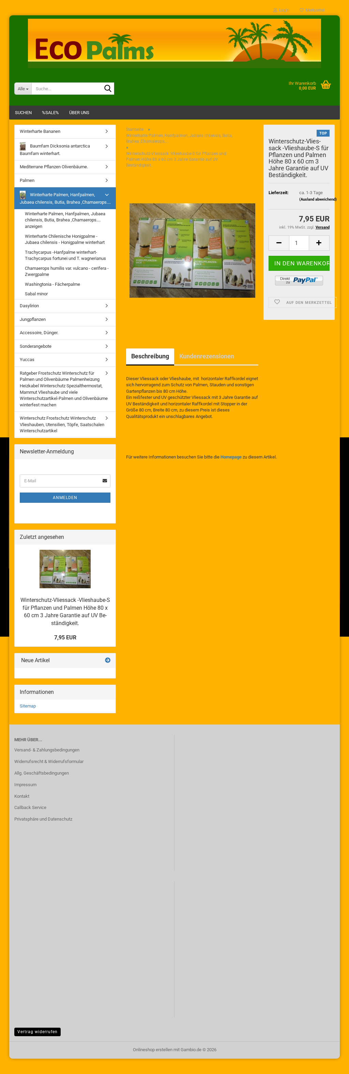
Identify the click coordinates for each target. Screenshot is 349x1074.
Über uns (79, 112)
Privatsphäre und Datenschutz (43, 819)
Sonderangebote (35, 346)
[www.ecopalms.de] (174, 43)
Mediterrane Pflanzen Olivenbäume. (54, 166)
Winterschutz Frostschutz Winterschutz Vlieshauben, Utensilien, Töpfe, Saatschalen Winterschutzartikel (62, 424)
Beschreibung (150, 356)
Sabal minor (36, 293)
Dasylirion (29, 305)
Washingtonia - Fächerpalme (52, 284)
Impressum (25, 784)
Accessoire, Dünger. (39, 332)
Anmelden (65, 497)
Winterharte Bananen (40, 131)
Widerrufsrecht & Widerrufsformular (49, 761)
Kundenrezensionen (206, 356)
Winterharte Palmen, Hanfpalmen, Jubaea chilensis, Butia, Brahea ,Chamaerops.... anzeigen (65, 220)
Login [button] (283, 10)
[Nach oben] (330, 1063)
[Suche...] (107, 89)
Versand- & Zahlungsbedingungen (46, 749)
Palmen (27, 180)
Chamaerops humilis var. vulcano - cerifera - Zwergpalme (67, 271)
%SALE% (50, 112)
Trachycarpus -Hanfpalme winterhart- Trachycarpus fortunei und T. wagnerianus (65, 255)
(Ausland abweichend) (318, 199)
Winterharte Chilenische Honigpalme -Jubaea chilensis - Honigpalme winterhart (65, 239)
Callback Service (30, 807)
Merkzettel (314, 10)
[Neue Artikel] (107, 661)
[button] (279, 243)
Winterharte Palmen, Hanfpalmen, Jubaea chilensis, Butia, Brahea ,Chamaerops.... (65, 198)
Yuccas (27, 359)
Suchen (23, 112)
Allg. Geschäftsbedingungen (41, 773)
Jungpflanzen (33, 319)
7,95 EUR (65, 637)
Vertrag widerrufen (37, 1031)
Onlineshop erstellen (152, 1049)
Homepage (231, 457)
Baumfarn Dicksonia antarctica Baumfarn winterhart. (55, 149)
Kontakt (21, 796)
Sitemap (28, 706)
